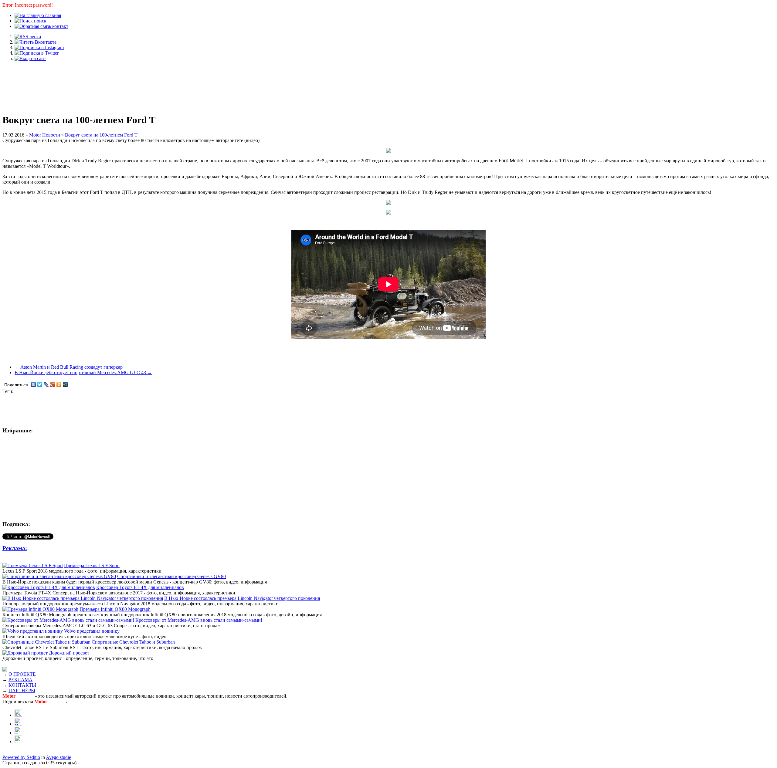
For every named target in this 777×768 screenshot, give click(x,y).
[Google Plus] (52, 384)
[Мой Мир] (65, 384)
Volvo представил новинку (92, 631)
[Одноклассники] (59, 384)
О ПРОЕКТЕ (22, 674)
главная (52, 15)
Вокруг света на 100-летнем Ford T (101, 134)
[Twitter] (40, 384)
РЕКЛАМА (20, 679)
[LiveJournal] (46, 384)
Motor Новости (44, 134)
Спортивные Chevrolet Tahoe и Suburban (133, 642)
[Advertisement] (388, 84)
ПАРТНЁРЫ (21, 690)
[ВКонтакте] (33, 384)
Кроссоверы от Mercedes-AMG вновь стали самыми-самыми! (198, 620)
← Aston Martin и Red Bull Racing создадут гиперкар (69, 367)
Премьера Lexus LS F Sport (92, 565)
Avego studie (58, 757)
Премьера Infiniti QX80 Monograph (115, 609)
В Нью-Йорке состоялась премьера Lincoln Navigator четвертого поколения (242, 598)
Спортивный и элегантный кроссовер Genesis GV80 (171, 576)
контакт (59, 26)
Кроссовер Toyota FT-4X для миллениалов (140, 587)
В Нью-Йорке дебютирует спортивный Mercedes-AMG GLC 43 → (83, 372)
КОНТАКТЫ (22, 685)
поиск (39, 20)
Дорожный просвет (69, 652)
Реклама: (14, 548)
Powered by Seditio (21, 757)
